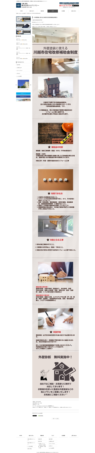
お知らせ (18, 73)
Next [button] (30, 84)
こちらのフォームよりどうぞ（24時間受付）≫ (45, 405)
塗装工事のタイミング (31, 440)
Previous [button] (16, 84)
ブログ (20, 13)
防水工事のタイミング (31, 443)
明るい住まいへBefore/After (21, 39)
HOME (17, 13)
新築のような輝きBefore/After (22, 43)
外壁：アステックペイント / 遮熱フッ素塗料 (23, 48)
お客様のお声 (19, 67)
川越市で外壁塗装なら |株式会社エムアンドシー (46, 452)
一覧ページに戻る (55, 418)
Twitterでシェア (23, 93)
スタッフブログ (19, 70)
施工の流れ (30, 448)
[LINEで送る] (40, 415)
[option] (23, 85)
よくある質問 (24, 13)
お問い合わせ (74, 435)
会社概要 (63, 435)
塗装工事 (40, 439)
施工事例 (18, 64)
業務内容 (42, 435)
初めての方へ (31, 435)
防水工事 (40, 441)
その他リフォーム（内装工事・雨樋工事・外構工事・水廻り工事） (42, 445)
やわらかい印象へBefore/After (22, 58)
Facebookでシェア (23, 96)
